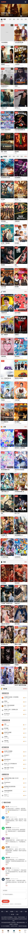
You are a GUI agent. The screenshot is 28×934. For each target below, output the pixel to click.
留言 (17, 914)
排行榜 (12, 914)
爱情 (18, 19)
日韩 (18, 156)
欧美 (22, 156)
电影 (7, 911)
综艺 (17, 911)
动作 (10, 19)
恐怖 (26, 19)
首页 (2, 911)
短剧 (26, 911)
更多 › (2, 21)
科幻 (22, 19)
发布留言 (5, 901)
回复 (6, 813)
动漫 (21, 911)
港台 (14, 156)
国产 (10, 156)
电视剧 (11, 911)
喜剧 (14, 19)
